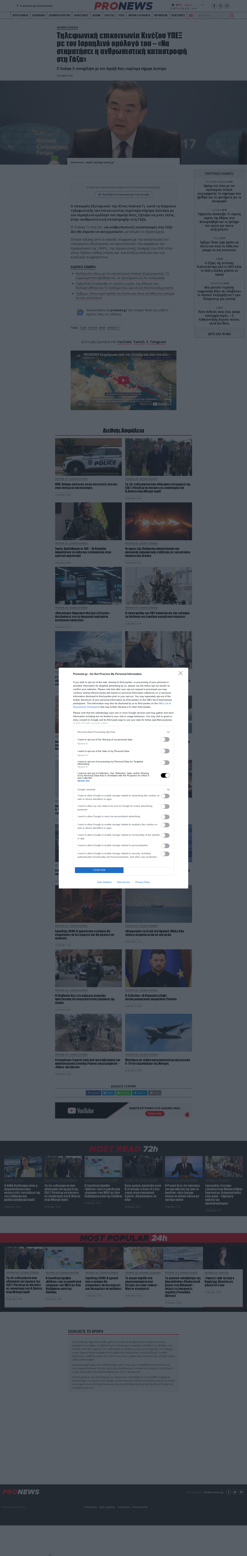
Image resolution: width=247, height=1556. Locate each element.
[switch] (165, 739)
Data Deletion (104, 882)
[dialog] (123, 778)
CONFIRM (99, 870)
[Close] (181, 674)
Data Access (123, 882)
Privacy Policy (142, 882)
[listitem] (123, 732)
